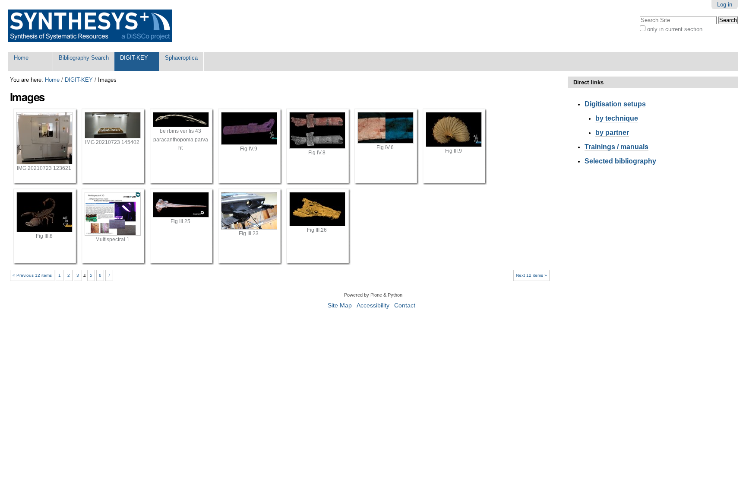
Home (21, 57)
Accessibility (373, 305)
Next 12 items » (531, 275)
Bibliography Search (84, 57)
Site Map (340, 305)
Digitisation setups (615, 104)
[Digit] (90, 26)
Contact (404, 305)
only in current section (674, 29)
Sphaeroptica (181, 57)
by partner (612, 132)
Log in (724, 4)
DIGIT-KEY (134, 57)
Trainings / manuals (616, 146)
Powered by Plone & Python (373, 294)
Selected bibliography (620, 161)
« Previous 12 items (32, 275)
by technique (616, 118)
